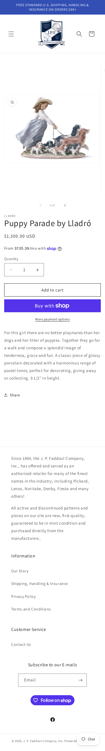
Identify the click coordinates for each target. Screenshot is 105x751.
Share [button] (15, 395)
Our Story (19, 570)
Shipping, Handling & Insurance (39, 583)
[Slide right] (65, 205)
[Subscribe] (80, 680)
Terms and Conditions (31, 609)
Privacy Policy (23, 596)
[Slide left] (40, 205)
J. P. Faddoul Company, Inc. (43, 741)
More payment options (52, 319)
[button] (11, 34)
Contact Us (21, 644)
